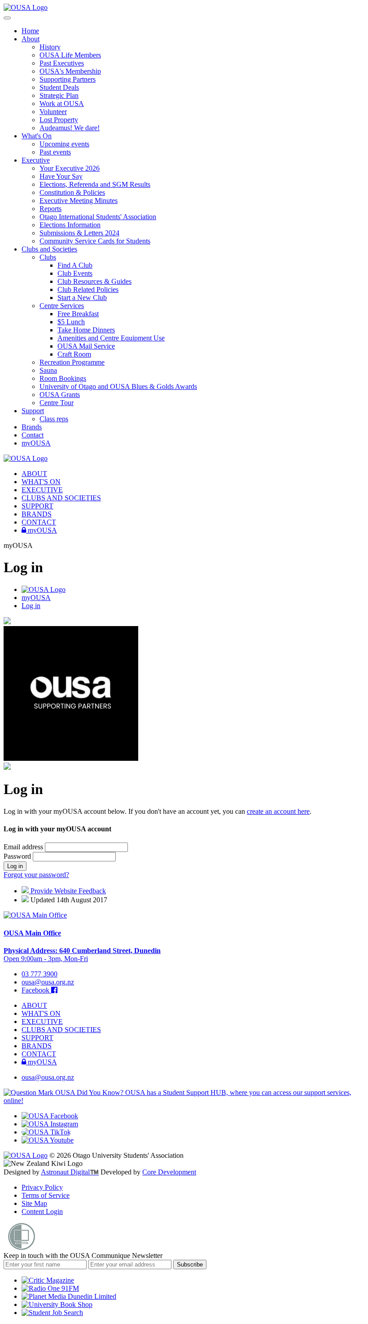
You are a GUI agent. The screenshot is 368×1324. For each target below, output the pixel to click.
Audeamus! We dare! (69, 128)
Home (30, 31)
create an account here (278, 811)
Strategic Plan (59, 95)
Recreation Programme (72, 362)
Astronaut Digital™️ (70, 1172)
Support (33, 411)
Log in (31, 605)
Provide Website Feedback (67, 891)
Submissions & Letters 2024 (79, 233)
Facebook (36, 990)
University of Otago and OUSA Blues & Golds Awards (118, 386)
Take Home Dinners (86, 330)
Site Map (34, 1203)
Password (18, 856)
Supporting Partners (67, 79)
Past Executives (61, 63)
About (30, 39)
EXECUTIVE (42, 490)
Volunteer (53, 111)
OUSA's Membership (70, 71)
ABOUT (34, 473)
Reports (50, 208)
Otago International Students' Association (97, 217)
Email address (24, 847)
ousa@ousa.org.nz (48, 982)
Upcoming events (64, 144)
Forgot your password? (36, 874)
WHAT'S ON (41, 481)
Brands (32, 427)
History (50, 47)
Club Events (74, 273)
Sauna (48, 370)
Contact (33, 435)
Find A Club (74, 265)
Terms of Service (46, 1195)
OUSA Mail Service (86, 346)
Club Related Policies (87, 289)
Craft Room (74, 354)
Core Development (169, 1172)
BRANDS (37, 514)
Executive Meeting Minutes (78, 200)
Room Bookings (62, 378)
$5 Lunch (71, 322)
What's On (37, 136)
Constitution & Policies (72, 192)
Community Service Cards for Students (94, 241)
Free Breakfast (78, 314)
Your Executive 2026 (69, 168)
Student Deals (59, 87)
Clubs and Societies (49, 249)
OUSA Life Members (70, 55)
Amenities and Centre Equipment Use (111, 338)
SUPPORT (37, 506)
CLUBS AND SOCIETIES (61, 498)
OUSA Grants (59, 394)
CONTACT (39, 522)
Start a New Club (82, 297)
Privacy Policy (42, 1187)
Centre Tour (56, 402)
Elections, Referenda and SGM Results (94, 184)
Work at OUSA (61, 103)
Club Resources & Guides (94, 281)
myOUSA (36, 443)
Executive (36, 160)
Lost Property (58, 120)
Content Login (42, 1211)
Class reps (53, 419)
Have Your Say (61, 176)
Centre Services (61, 305)
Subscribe (190, 1264)
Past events (55, 152)
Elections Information (70, 225)
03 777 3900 (39, 974)
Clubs (47, 257)
